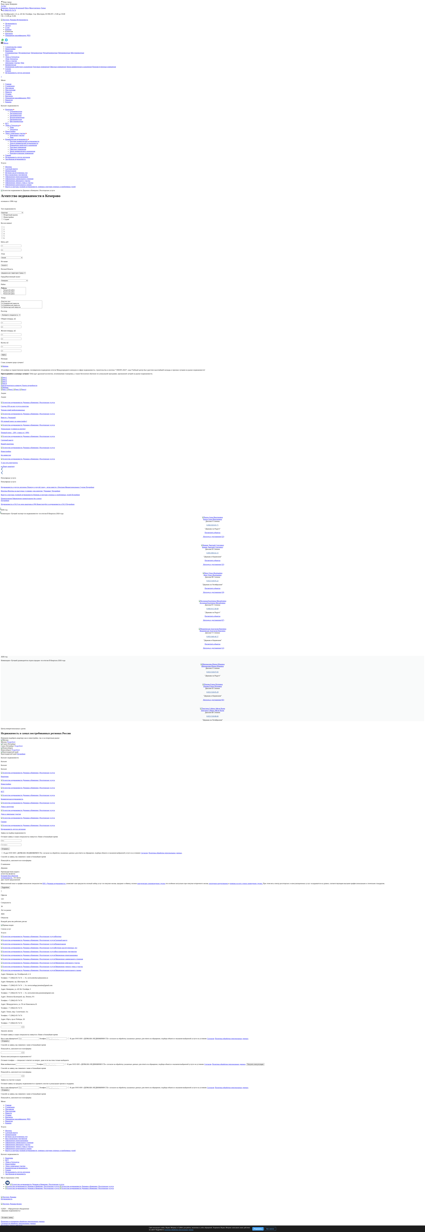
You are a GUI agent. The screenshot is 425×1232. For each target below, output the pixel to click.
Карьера (8, 29)
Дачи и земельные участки (15, 133)
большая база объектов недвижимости (9, 877)
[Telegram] (6, 41)
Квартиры (9, 51)
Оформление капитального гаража (18, 185)
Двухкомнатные (24, 53)
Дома (7, 59)
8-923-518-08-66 (212, 716)
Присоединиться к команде (11, 385)
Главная (8, 84)
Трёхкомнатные (36, 53)
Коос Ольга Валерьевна (212, 575)
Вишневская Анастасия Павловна (212, 631)
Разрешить (258, 1229)
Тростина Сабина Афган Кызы (212, 710)
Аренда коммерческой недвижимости (24, 143)
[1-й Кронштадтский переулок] (21, 307)
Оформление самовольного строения (19, 179)
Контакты (9, 33)
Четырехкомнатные (17, 117)
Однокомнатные (11, 53)
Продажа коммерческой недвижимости (24, 141)
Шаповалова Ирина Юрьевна (212, 666)
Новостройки (10, 49)
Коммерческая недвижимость (16, 139)
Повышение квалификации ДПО (17, 35)
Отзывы (8, 94)
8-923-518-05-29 (212, 692)
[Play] (212, 925)
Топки (43, 8)
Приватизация (10, 171)
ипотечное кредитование (218, 883)
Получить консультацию (255, 1064)
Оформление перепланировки (16, 177)
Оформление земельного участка (17, 181)
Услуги (8, 25)
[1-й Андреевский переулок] (21, 303)
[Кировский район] (13, 292)
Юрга (27, 8)
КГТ (7, 55)
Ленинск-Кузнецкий (16, 8)
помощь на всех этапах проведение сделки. (246, 883)
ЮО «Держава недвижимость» (54, 883)
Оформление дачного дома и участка (19, 183)
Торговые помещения (41, 67)
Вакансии (9, 100)
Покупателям (10, 90)
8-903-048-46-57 (212, 637)
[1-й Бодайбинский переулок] (21, 305)
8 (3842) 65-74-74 (9, 10)
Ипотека (8, 167)
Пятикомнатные (64, 53)
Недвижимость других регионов (17, 73)
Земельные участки (12, 63)
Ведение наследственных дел (16, 173)
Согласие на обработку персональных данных (18, 1223)
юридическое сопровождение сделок (151, 883)
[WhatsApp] (3, 41)
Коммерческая (10, 65)
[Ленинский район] (13, 294)
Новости (8, 92)
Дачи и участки (11, 61)
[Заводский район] (13, 290)
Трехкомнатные (16, 115)
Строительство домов (13, 47)
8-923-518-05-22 (212, 581)
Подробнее (11, 742)
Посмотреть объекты (212, 560)
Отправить (5, 1041)
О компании (10, 86)
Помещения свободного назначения (18, 67)
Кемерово (4, 8)
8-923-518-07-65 (212, 672)
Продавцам (9, 88)
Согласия (144, 853)
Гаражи (8, 69)
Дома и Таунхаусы (12, 57)
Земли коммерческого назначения (79, 67)
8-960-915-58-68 (212, 609)
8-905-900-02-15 (212, 553)
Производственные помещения (104, 67)
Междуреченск (35, 8)
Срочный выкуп (11, 169)
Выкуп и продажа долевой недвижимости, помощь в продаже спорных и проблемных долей (40, 187)
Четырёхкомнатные (50, 53)
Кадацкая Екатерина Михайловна (212, 603)
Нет (4, 6)
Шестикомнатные (77, 53)
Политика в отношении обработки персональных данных (23, 1221)
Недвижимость (11, 23)
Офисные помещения (58, 67)
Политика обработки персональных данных (165, 853)
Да (2, 6)
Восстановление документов (16, 175)
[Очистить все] (21, 302)
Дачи (22, 63)
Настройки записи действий (11, 1225)
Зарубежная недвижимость (15, 159)
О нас (7, 27)
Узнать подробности (29, 385)
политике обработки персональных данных (178, 1230)
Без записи (270, 1229)
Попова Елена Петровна (212, 686)
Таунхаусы (14, 59)
